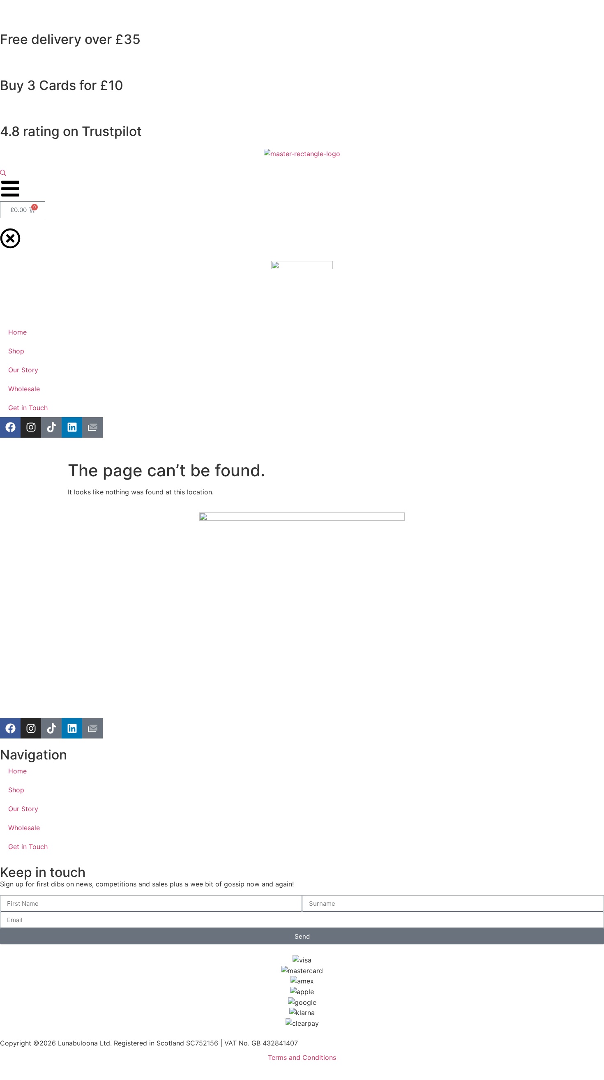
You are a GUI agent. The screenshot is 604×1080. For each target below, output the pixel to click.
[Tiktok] (51, 728)
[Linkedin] (72, 728)
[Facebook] (10, 728)
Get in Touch (28, 846)
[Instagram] (31, 728)
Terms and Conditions (302, 1057)
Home (17, 771)
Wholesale (24, 828)
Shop (16, 790)
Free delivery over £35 (70, 39)
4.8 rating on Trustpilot (71, 131)
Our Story (23, 809)
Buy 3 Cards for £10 (61, 85)
